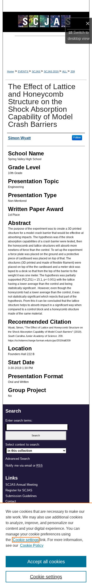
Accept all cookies (46, 561)
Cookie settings (26, 540)
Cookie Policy (31, 545)
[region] (46, 545)
